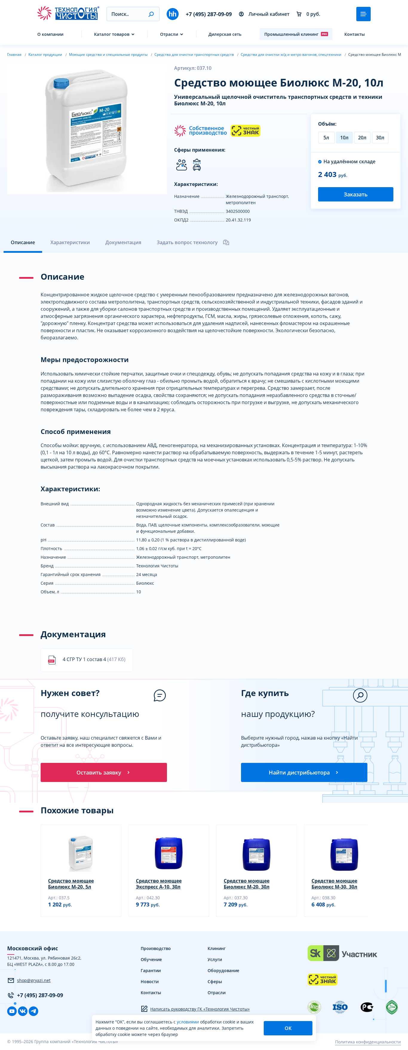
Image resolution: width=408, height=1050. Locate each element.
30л (380, 137)
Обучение (151, 959)
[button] (151, 14)
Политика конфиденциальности (368, 1042)
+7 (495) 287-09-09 (209, 14)
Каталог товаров (111, 34)
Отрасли (169, 34)
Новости (150, 981)
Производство (156, 948)
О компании (50, 34)
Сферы (215, 981)
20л (362, 137)
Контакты (354, 34)
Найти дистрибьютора (299, 772)
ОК (288, 1028)
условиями (188, 1022)
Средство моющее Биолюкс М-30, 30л (334, 884)
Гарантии (151, 970)
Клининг (217, 948)
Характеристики (70, 242)
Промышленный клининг (291, 34)
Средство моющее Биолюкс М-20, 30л (246, 884)
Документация (123, 242)
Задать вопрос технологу (187, 242)
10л (344, 137)
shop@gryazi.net (33, 980)
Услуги (215, 959)
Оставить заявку (98, 772)
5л (326, 137)
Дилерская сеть (224, 34)
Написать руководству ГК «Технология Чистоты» (200, 1009)
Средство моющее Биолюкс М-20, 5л (71, 884)
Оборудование (223, 970)
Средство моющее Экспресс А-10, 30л (159, 884)
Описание (23, 242)
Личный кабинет (269, 14)
